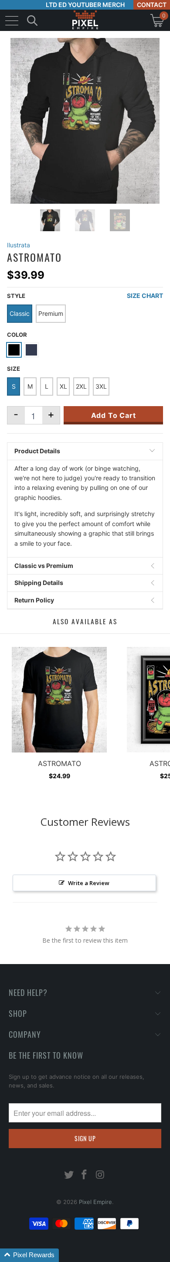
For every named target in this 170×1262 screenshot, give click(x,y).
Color (17, 334)
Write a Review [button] (88, 883)
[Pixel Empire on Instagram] (100, 1175)
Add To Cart (113, 415)
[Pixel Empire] (85, 20)
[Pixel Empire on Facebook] (84, 1175)
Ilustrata (18, 245)
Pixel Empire (95, 1201)
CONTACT (152, 4)
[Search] (32, 20)
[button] (29, 1255)
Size (13, 368)
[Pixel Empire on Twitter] (68, 1175)
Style (16, 295)
